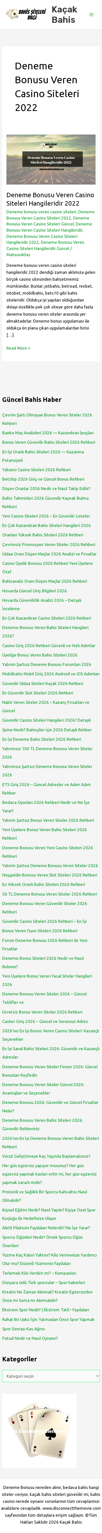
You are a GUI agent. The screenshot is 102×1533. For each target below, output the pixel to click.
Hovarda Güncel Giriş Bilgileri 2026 (34, 590)
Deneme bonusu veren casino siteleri (41, 211)
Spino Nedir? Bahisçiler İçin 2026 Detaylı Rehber (47, 729)
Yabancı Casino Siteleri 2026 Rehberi (36, 469)
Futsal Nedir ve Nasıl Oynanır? (30, 1338)
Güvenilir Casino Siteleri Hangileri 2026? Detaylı (46, 720)
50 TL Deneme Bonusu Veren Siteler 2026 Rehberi (49, 894)
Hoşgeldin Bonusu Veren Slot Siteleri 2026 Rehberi (49, 875)
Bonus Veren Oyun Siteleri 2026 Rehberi (39, 930)
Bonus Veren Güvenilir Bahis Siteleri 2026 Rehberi (48, 442)
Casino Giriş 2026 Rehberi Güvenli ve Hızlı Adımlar (48, 645)
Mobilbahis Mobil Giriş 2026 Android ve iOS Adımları (51, 673)
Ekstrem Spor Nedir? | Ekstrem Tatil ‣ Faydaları (45, 1309)
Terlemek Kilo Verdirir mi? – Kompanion (39, 1273)
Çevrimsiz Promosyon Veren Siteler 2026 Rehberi (48, 544)
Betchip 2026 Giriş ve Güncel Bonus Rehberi (43, 479)
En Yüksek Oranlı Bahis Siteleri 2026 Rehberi (43, 884)
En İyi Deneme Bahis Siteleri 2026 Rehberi (41, 739)
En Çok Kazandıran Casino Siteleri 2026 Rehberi (46, 618)
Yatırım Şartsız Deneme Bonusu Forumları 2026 (46, 664)
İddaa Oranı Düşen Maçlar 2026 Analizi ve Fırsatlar (49, 553)
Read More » (18, 348)
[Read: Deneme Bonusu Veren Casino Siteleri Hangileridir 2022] (51, 159)
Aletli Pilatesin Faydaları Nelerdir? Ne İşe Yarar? (46, 1227)
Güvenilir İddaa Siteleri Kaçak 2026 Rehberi (42, 683)
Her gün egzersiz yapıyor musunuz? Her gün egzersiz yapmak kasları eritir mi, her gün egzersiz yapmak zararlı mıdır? (49, 1174)
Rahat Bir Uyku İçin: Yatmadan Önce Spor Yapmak (48, 1319)
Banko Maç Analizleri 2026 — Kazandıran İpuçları (48, 432)
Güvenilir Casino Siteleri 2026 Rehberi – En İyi (44, 921)
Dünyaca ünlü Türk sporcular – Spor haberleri (43, 1282)
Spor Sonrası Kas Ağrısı (23, 1328)
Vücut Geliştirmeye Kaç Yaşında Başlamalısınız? (46, 1156)
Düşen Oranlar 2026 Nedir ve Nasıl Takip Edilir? (46, 488)
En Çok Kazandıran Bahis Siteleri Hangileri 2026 (46, 525)
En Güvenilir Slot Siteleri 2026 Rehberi (37, 692)
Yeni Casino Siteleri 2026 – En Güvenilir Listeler (46, 516)
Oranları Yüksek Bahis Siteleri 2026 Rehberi (42, 534)
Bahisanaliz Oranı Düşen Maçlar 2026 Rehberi (44, 581)
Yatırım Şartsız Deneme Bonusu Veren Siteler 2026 (50, 865)
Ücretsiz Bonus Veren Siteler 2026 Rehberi (42, 1012)
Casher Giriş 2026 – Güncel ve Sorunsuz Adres (45, 1021)
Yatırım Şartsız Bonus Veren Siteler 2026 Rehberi (48, 820)
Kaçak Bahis (64, 14)
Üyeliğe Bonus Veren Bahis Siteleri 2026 (39, 655)
